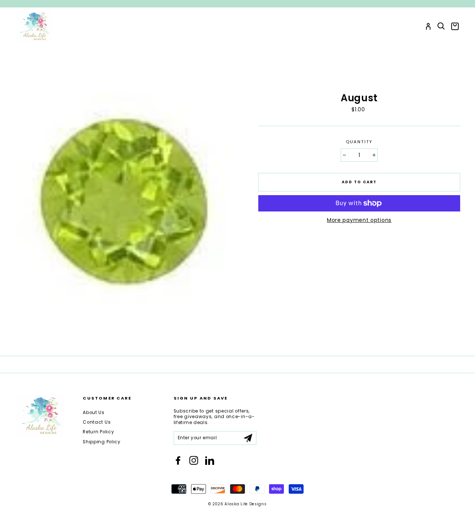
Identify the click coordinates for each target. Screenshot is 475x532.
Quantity (359, 142)
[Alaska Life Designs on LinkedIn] (209, 460)
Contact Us (97, 422)
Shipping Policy (102, 442)
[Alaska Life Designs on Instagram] (193, 460)
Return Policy (98, 432)
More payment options (359, 220)
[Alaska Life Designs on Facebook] (178, 460)
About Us (94, 413)
